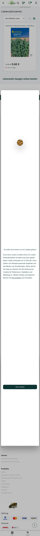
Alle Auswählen (20, 387)
